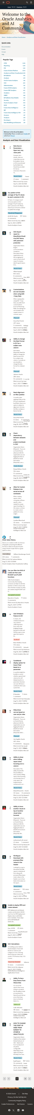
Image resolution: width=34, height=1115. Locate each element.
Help (3, 54)
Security (14, 100)
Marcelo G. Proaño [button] (13, 598)
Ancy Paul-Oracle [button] (18, 321)
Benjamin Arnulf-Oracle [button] (26, 746)
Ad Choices (21, 1104)
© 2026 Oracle (11, 1094)
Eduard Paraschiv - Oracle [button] (21, 791)
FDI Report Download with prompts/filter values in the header (18, 860)
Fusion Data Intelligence (14, 108)
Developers (14, 120)
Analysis (14, 78)
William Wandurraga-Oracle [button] (22, 554)
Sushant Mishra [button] (17, 559)
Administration (14, 85)
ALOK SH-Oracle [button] (13, 216)
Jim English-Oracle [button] (19, 739)
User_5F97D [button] (11, 928)
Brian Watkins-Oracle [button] (19, 642)
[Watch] (23, 1110)
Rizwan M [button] (26, 845)
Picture (13, 136)
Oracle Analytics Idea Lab (20, 186)
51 (25, 1079)
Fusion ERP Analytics (14, 90)
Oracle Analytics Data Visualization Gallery (15, 564)
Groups (4, 52)
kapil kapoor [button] (17, 1061)
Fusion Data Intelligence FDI (14, 112)
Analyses (14, 117)
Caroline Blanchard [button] (19, 520)
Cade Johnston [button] (17, 1007)
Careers (30, 1104)
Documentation (6, 47)
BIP (14, 110)
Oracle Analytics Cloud (14, 103)
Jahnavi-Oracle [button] (18, 374)
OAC (14, 83)
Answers (14, 115)
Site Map (25, 1094)
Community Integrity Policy (17, 1101)
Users (9, 7)
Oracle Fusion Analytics (14, 80)
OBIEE (14, 95)
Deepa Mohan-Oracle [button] (19, 469)
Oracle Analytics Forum (15, 225)
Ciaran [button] (27, 176)
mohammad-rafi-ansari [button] (20, 840)
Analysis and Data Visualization (14, 73)
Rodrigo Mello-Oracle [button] (26, 328)
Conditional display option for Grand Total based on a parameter (19, 665)
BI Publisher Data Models (14, 98)
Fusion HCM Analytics (14, 88)
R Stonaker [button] (16, 694)
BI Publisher (14, 75)
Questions (19, 7)
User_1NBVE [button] (21, 221)
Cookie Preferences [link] (7, 1104)
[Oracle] (9, 1110)
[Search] (27, 2)
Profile (25, 134)
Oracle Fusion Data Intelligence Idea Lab (19, 529)
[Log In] (31, 2)
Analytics (14, 93)
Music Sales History (9, 540)
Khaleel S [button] (26, 795)
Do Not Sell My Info (20, 1097)
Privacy (10, 1097)
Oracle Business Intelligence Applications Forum (16, 972)
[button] (4, 147)
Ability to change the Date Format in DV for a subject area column (19, 343)
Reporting (14, 65)
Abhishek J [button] (16, 889)
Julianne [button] (26, 962)
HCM (14, 105)
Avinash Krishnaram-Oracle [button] (26, 649)
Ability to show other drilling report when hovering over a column (18, 761)
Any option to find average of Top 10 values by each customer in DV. (16, 195)
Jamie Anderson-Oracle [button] (27, 1012)
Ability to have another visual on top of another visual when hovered (19, 810)
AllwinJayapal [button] (17, 271)
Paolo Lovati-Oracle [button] (26, 1065)
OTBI (14, 63)
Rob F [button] (25, 525)
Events (3, 49)
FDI (14, 68)
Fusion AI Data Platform (14, 70)
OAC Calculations (13, 944)
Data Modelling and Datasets (14, 122)
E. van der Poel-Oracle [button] (26, 381)
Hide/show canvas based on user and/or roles (19, 712)
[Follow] (14, 1110)
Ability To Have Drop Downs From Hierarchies (19, 980)
